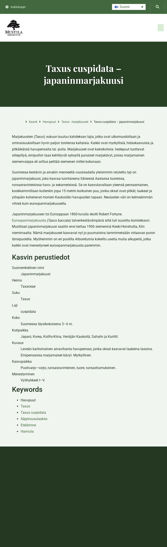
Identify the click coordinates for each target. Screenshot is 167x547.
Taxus (25, 406)
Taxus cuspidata (33, 412)
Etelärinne (28, 425)
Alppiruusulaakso (34, 419)
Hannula (27, 431)
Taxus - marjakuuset (75, 122)
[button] (129, 7)
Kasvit (33, 122)
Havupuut (49, 122)
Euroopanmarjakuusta (29, 220)
